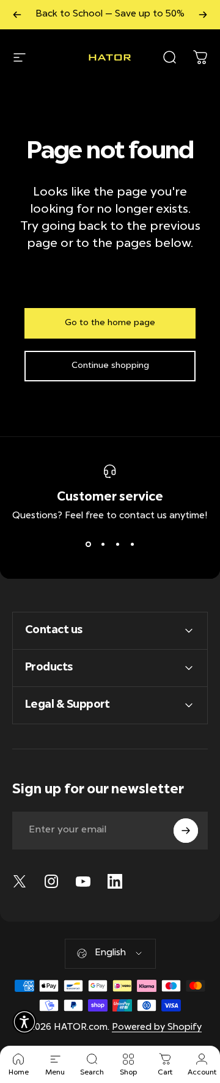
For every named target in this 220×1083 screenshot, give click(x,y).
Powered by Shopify (157, 1027)
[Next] (202, 14)
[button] (24, 1022)
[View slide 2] (102, 544)
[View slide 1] (88, 544)
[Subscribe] (186, 830)
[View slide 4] (132, 544)
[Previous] (17, 14)
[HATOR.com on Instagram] (51, 881)
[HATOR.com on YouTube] (83, 881)
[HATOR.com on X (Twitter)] (19, 881)
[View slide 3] (117, 544)
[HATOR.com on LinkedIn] (115, 881)
